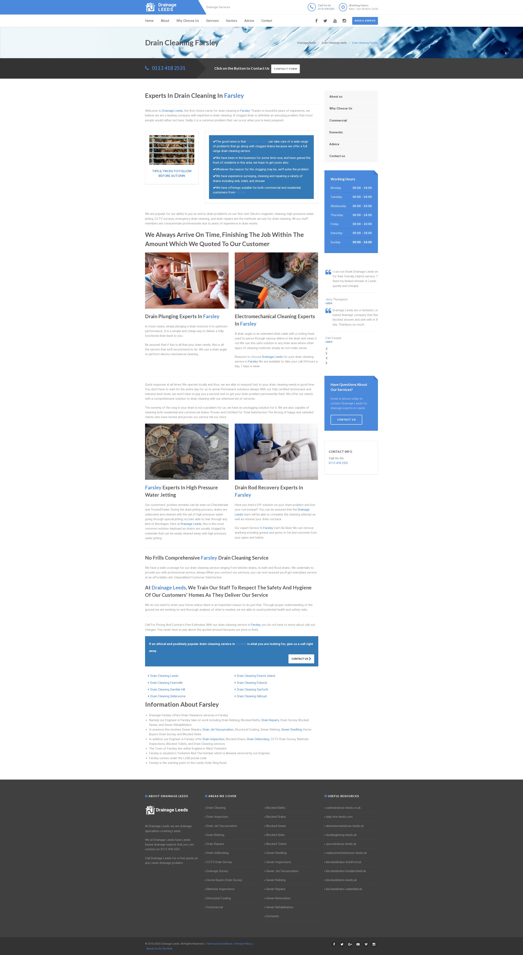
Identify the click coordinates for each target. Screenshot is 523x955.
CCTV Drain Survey (219, 862)
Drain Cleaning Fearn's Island (256, 676)
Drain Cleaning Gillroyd (252, 696)
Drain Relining (215, 835)
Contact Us (300, 658)
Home (149, 21)
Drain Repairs (270, 720)
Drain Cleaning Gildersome (168, 696)
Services (212, 21)
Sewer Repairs (275, 889)
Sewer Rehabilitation (279, 907)
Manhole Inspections (221, 889)
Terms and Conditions (219, 943)
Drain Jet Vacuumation (218, 729)
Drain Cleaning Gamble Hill (167, 689)
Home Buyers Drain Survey (224, 880)
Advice (249, 21)
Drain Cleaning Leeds (164, 676)
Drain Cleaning (216, 808)
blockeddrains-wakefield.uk (344, 889)
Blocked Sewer (276, 826)
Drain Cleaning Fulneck (252, 683)
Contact (266, 21)
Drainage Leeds (172, 809)
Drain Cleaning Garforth (252, 689)
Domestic (336, 132)
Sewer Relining (276, 880)
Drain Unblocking (258, 739)
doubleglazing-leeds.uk (341, 835)
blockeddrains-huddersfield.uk (346, 871)
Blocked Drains (276, 817)
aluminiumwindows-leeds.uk (345, 826)
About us (335, 96)
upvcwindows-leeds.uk (341, 844)
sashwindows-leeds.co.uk (343, 808)
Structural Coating (219, 898)
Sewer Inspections (278, 862)
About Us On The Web (159, 948)
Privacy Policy (243, 943)
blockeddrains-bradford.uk (343, 862)
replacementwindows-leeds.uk (346, 853)
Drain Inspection (213, 739)
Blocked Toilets (276, 844)
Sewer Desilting (291, 729)
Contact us (337, 156)
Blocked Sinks (275, 835)
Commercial (338, 120)
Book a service (365, 20)
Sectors (231, 21)
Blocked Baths (275, 808)
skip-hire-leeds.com (339, 817)
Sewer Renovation (278, 898)
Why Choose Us (187, 21)
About (165, 21)
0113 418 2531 (326, 8)
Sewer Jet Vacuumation (282, 871)
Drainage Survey (217, 871)
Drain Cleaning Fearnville (166, 683)
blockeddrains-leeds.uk (341, 880)
